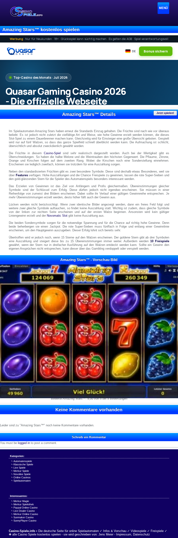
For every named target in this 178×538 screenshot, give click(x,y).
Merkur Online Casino (25, 514)
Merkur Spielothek (23, 504)
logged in (24, 443)
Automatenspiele (22, 461)
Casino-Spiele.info (22, 531)
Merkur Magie (21, 501)
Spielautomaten (22, 480)
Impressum (123, 534)
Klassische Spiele (23, 464)
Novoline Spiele (22, 474)
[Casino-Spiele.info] (26, 11)
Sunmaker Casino (23, 517)
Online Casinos (22, 477)
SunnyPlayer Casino (24, 520)
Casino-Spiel (52, 153)
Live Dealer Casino (24, 510)
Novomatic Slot (57, 215)
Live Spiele (19, 467)
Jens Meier (106, 534)
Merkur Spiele (21, 471)
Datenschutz (141, 534)
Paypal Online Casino (25, 507)
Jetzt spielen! (165, 113)
